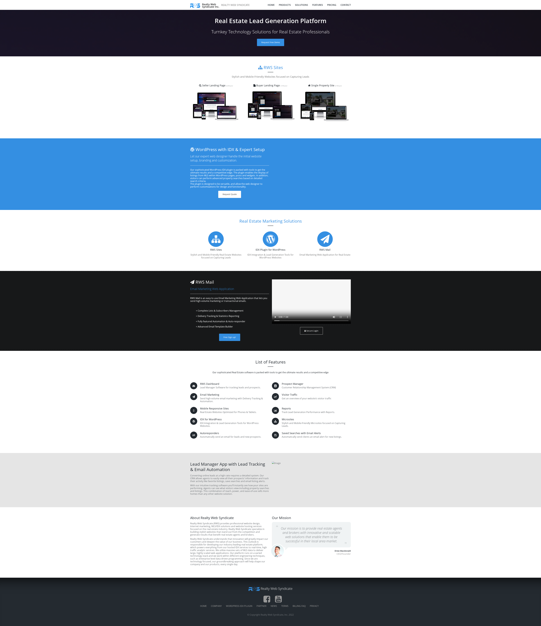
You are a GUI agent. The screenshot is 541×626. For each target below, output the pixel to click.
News (274, 606)
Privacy (314, 606)
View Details (217, 107)
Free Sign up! (229, 337)
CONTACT (346, 4)
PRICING (331, 4)
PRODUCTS (285, 4)
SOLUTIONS (301, 4)
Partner (261, 606)
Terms (284, 606)
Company (216, 606)
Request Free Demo (270, 42)
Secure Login (312, 330)
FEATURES (317, 4)
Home (203, 606)
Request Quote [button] (230, 194)
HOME (271, 4)
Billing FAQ (299, 606)
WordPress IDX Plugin (239, 606)
